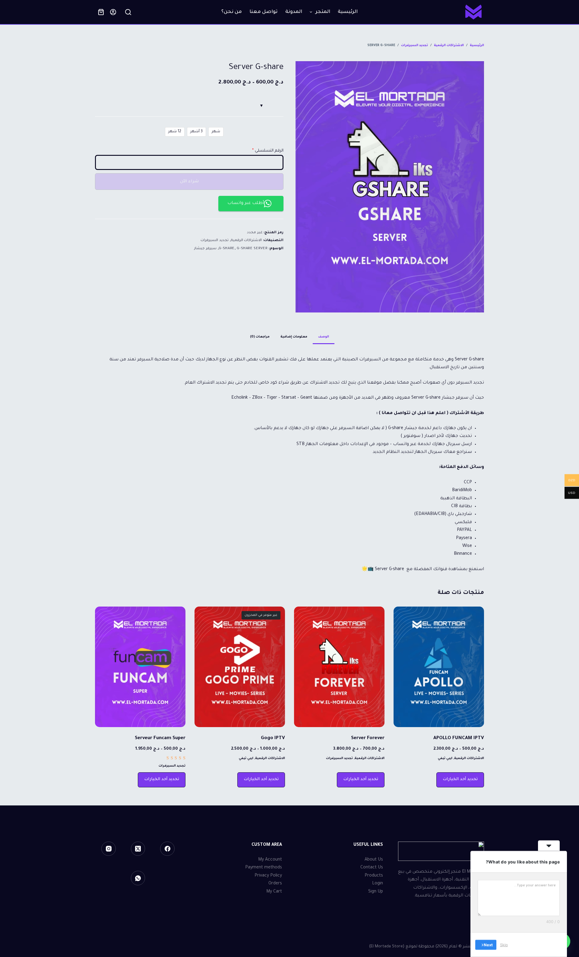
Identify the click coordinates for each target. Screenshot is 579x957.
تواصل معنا (263, 12)
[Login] (113, 12)
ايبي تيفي (445, 758)
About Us (374, 860)
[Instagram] (108, 849)
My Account (270, 860)
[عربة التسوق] (101, 12)
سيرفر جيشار (205, 249)
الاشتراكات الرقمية (246, 241)
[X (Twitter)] (138, 849)
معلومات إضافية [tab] (293, 337)
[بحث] (128, 12)
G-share (227, 249)
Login (377, 883)
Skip (504, 944)
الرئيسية (348, 12)
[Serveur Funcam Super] (140, 667)
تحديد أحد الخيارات (460, 779)
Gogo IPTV (273, 738)
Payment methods (263, 867)
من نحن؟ (231, 12)
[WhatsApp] (138, 878)
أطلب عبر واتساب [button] (245, 203)
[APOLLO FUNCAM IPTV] (439, 667)
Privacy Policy (268, 876)
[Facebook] (167, 849)
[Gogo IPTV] (240, 667)
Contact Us (371, 867)
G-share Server (252, 249)
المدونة (293, 12)
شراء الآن (189, 181)
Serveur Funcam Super (160, 738)
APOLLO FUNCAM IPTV (458, 738)
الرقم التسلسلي (269, 151)
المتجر (322, 12)
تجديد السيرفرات (215, 241)
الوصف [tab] (323, 337)
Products (374, 876)
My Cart (274, 892)
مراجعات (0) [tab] (260, 337)
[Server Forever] (339, 667)
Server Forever (367, 738)
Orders (275, 883)
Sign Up (375, 892)
